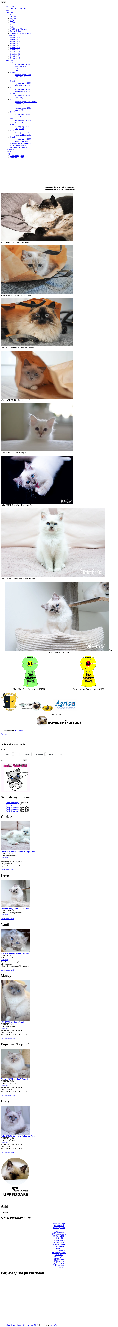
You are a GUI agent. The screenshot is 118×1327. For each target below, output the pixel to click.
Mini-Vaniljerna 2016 (22, 85)
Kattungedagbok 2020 (23, 114)
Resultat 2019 (15, 46)
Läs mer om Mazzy (8, 1038)
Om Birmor (10, 6)
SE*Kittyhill (59, 1238)
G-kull (12, 106)
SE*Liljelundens (59, 1240)
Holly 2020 (19, 116)
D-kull (12, 87)
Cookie (12, 23)
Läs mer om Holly (7, 1152)
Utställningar (10, 35)
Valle (16, 71)
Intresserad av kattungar (18, 147)
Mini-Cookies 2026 (22, 141)
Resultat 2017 (15, 50)
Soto (16, 79)
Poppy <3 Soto (15, 31)
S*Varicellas (59, 1267)
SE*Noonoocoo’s (59, 1246)
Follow (5, 734)
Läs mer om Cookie (8, 870)
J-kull (12, 125)
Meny (4, 2)
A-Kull (12, 62)
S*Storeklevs (59, 1261)
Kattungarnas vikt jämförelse (20, 143)
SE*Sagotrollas (59, 1251)
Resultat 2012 (15, 58)
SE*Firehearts (59, 1232)
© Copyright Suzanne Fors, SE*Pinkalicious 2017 (19, 1325)
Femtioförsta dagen (12, 811)
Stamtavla (4, 858)
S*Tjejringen (59, 1263)
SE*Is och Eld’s (59, 1236)
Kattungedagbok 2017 (23, 95)
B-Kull (12, 73)
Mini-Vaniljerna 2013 (22, 66)
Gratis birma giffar (17, 156)
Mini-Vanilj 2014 (21, 77)
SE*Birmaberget (59, 1224)
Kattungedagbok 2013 (23, 64)
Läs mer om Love (7, 919)
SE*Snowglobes (59, 1257)
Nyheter (8, 10)
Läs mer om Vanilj (7, 970)
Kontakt (8, 152)
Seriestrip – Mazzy (17, 158)
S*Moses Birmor (59, 1244)
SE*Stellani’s (59, 1259)
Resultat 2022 (15, 44)
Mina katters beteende (18, 8)
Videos (12, 27)
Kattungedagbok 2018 (23, 108)
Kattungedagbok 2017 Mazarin (26, 102)
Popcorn (13, 19)
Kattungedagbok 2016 (23, 83)
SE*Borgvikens (59, 1228)
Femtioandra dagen (12, 809)
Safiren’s (59, 1248)
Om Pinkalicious (12, 149)
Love (12, 25)
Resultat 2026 (15, 37)
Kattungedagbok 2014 (23, 75)
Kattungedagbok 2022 (23, 127)
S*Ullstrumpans (59, 1265)
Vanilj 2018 (19, 110)
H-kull (12, 112)
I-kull (12, 118)
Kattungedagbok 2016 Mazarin (26, 89)
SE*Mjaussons (59, 1242)
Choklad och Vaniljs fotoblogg (21, 33)
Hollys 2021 (19, 122)
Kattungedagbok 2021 (23, 120)
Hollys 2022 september (23, 135)
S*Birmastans (59, 1226)
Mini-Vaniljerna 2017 (22, 98)
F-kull (12, 100)
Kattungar (9, 60)
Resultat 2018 (15, 48)
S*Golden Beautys (59, 1234)
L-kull (12, 137)
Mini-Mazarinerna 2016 (23, 91)
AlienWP (54, 1325)
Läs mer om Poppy (8, 1095)
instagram (19, 730)
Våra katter (10, 12)
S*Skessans (59, 1255)
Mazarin (13, 17)
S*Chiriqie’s (59, 1230)
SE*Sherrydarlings (59, 1253)
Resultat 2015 (15, 54)
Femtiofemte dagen (12, 803)
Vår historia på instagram (19, 29)
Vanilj (12, 14)
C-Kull (12, 81)
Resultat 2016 (15, 52)
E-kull (12, 93)
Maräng (17, 68)
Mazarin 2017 (20, 104)
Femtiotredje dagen (12, 807)
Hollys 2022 (19, 129)
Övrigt (8, 154)
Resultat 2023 (15, 41)
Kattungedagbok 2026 (23, 139)
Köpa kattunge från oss (18, 145)
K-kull (12, 131)
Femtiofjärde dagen (13, 805)
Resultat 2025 (15, 39)
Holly (12, 21)
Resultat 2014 (15, 56)
